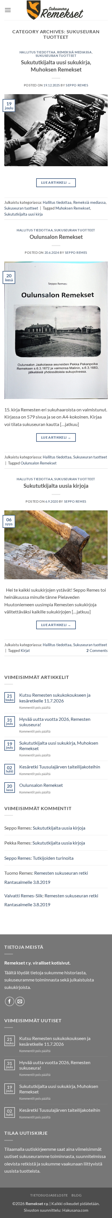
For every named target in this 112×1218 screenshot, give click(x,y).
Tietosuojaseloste (49, 1195)
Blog (77, 1195)
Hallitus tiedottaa (38, 52)
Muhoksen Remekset (72, 208)
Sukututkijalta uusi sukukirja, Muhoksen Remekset (56, 66)
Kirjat (25, 650)
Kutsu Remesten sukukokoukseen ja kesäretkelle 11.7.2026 (54, 697)
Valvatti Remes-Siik (23, 895)
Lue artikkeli (56, 182)
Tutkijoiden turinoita (53, 858)
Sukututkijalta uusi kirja (23, 214)
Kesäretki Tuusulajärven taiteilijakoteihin (59, 766)
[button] (7, 10)
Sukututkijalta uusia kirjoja (56, 485)
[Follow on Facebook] (9, 1001)
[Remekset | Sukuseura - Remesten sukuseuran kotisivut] (56, 10)
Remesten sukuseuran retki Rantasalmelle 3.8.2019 (46, 877)
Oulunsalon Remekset (56, 236)
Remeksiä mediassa (74, 52)
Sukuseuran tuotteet (56, 55)
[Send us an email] (20, 1001)
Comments (97, 650)
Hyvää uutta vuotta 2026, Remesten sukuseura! (54, 721)
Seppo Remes (77, 85)
